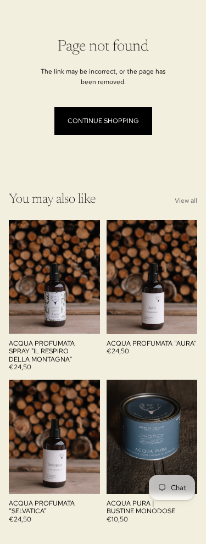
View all (186, 200)
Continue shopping (103, 120)
